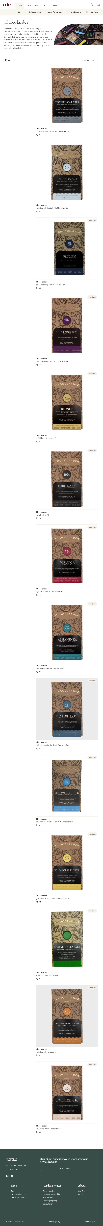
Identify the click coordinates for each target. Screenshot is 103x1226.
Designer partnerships (51, 1194)
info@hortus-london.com (16, 1165)
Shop (19, 5)
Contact (81, 1194)
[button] (94, 60)
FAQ (55, 5)
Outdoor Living (35, 12)
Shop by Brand (92, 12)
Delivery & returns (18, 1197)
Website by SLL (91, 1221)
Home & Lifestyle (74, 12)
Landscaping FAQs (50, 1200)
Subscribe (65, 1168)
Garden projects (49, 1191)
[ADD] (94, 122)
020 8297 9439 (12, 1169)
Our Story (82, 1191)
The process (48, 1197)
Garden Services (32, 5)
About (46, 5)
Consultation (48, 1204)
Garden (20, 12)
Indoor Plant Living (54, 12)
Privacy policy (54, 1221)
